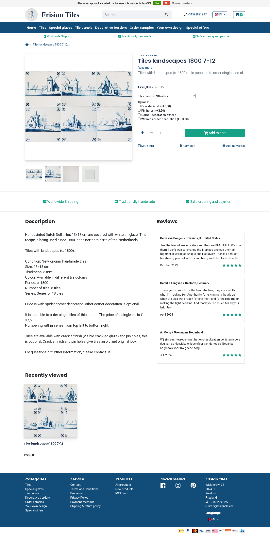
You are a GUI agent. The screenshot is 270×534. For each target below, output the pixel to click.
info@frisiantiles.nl (221, 506)
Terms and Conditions (84, 489)
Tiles (42, 27)
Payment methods (82, 502)
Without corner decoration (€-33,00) (165, 119)
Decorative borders (111, 27)
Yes (157, 3)
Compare (189, 146)
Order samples (142, 27)
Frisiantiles (151, 55)
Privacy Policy (79, 497)
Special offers (197, 27)
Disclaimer (77, 493)
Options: (143, 102)
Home (31, 27)
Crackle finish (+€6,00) (156, 106)
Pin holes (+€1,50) (153, 110)
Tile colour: (146, 96)
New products (124, 489)
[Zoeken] (166, 14)
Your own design (170, 27)
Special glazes (60, 27)
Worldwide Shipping (59, 36)
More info (147, 146)
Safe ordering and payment (213, 36)
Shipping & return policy (85, 506)
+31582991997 (197, 14)
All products (123, 485)
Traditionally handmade (136, 36)
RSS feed (121, 493)
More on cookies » (182, 3)
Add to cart (217, 133)
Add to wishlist (235, 146)
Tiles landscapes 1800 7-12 (50, 44)
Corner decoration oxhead (158, 115)
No (166, 3)
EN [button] (220, 14)
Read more (145, 67)
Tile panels (83, 27)
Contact (75, 485)
